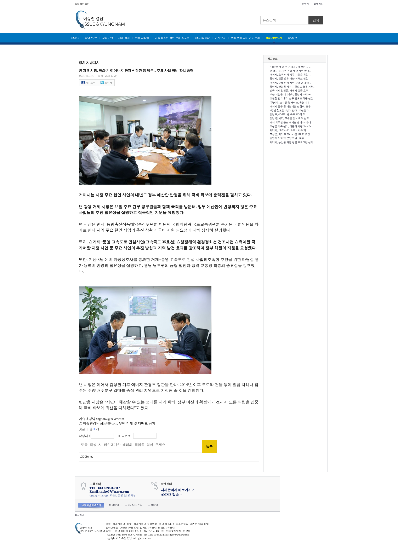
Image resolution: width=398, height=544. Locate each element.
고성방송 (153, 504)
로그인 (305, 4)
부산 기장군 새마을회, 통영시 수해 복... (291, 94)
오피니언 (107, 37)
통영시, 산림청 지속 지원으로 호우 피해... (292, 86)
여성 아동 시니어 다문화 (245, 37)
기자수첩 (220, 37)
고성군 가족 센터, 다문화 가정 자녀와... (291, 126)
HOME (75, 37)
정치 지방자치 (273, 37)
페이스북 (90, 82)
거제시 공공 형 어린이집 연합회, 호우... (291, 106)
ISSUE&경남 (202, 37)
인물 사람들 (142, 37)
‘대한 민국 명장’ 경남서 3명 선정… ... (290, 66)
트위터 (108, 82)
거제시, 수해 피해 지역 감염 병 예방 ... (290, 82)
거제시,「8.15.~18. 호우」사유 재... (289, 130)
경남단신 (293, 37)
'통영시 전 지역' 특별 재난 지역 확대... (290, 70)
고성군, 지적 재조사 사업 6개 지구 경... (291, 134)
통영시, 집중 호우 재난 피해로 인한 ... (290, 78)
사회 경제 (124, 37)
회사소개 (80, 514)
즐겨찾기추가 (82, 4)
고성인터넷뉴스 (133, 504)
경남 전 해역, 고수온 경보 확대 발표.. (290, 118)
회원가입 (318, 4)
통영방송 (114, 504)
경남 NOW (91, 37)
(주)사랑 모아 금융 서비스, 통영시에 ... (291, 102)
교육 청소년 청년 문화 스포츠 (172, 37)
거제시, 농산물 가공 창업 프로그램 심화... (292, 142)
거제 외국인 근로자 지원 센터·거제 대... (291, 122)
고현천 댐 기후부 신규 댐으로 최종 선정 (291, 98)
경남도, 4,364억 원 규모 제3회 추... (288, 114)
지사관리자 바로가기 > (177, 490)
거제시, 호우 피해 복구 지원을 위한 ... (290, 74)
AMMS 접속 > (171, 494)
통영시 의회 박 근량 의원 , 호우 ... (288, 138)
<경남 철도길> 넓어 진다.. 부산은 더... (290, 110)
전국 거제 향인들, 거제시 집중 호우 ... (290, 90)
